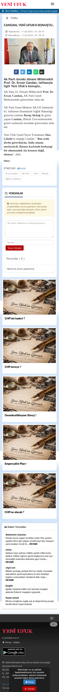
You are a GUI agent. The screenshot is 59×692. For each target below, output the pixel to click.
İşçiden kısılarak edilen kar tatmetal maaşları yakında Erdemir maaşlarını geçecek (27, 590)
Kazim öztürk (12, 597)
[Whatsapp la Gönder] (35, 71)
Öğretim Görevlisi (13, 178)
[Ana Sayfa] (17, 631)
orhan (9, 549)
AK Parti (25, 173)
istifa (35, 173)
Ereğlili (9, 585)
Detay (31, 681)
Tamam (31, 688)
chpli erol (10, 567)
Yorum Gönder (15, 247)
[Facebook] (16, 71)
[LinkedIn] (29, 71)
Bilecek (45, 173)
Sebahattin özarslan (16, 534)
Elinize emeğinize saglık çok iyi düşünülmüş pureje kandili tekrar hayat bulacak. (30, 603)
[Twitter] (22, 71)
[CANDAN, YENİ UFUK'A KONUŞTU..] (29, 50)
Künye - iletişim (12, 642)
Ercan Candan (11, 173)
